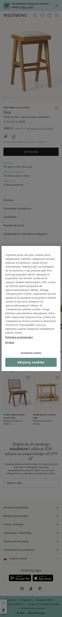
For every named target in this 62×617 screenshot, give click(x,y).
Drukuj (9, 342)
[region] (31, 308)
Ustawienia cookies (31, 352)
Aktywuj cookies (31, 362)
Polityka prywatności (19, 337)
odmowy (41, 324)
